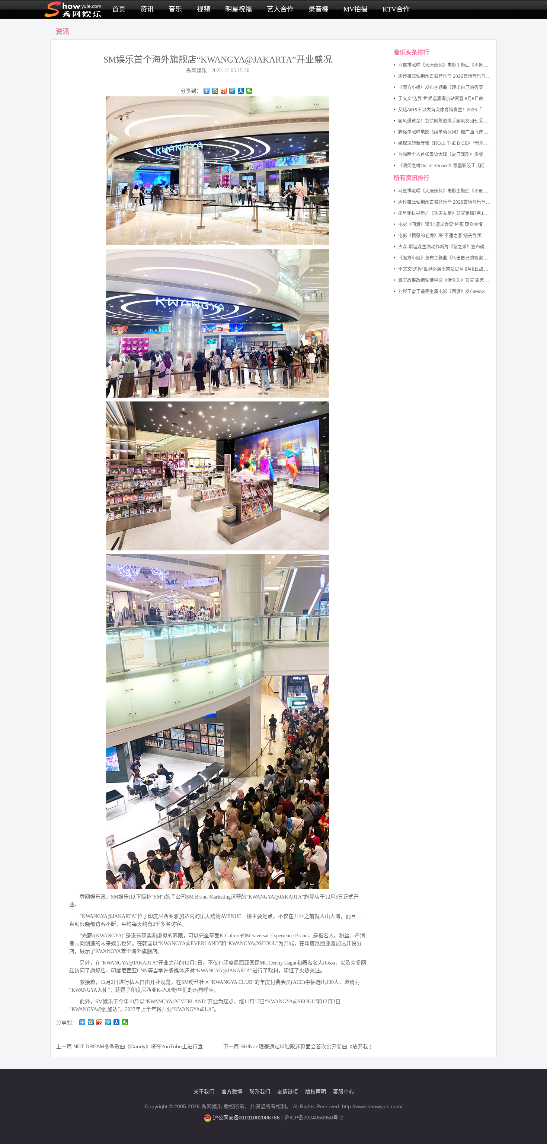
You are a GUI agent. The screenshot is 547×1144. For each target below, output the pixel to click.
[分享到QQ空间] (215, 91)
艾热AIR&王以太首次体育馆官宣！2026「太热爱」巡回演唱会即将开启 (469, 109)
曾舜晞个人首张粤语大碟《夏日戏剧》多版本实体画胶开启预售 (460, 154)
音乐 (175, 9)
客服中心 (343, 1091)
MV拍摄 (355, 9)
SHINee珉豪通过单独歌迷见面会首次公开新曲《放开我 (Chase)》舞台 (322, 1046)
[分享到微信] (249, 91)
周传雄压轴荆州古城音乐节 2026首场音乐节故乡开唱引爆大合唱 (462, 76)
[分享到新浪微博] (224, 91)
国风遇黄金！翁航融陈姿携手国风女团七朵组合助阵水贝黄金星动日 (465, 121)
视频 (203, 9)
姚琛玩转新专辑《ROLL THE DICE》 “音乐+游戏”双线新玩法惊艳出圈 (467, 143)
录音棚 (318, 9)
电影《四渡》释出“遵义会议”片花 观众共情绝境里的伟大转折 (458, 224)
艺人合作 (280, 9)
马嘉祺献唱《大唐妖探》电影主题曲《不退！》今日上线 (454, 65)
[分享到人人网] (241, 91)
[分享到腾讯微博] (232, 91)
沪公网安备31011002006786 (246, 1118)
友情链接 (287, 1091)
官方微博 (231, 1091)
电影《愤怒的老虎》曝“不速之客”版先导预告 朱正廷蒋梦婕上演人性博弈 (469, 235)
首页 (118, 9)
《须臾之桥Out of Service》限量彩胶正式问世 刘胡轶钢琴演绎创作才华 (468, 165)
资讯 (147, 9)
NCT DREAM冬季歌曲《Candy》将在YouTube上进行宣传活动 (145, 1046)
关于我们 (203, 1091)
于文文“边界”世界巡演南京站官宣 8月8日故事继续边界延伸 (456, 98)
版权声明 (315, 1091)
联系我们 (259, 1091)
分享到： (190, 91)
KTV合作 (396, 9)
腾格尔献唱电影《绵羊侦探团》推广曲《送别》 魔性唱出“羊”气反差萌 (467, 132)
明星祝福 (238, 9)
